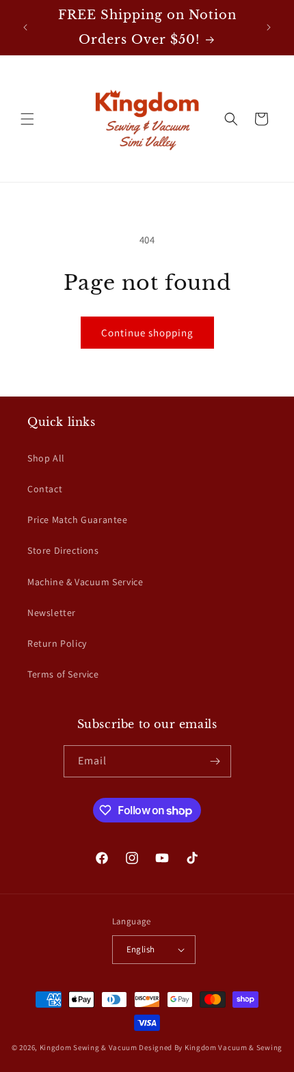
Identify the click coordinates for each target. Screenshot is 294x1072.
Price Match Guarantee (77, 519)
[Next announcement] (269, 27)
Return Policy (57, 643)
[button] (27, 119)
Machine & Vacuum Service (85, 582)
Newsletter (51, 612)
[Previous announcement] (25, 27)
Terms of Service (63, 674)
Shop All (46, 458)
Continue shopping (147, 332)
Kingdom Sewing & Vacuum (88, 1047)
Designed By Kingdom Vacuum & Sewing (210, 1047)
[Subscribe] (215, 761)
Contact (44, 489)
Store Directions (63, 550)
